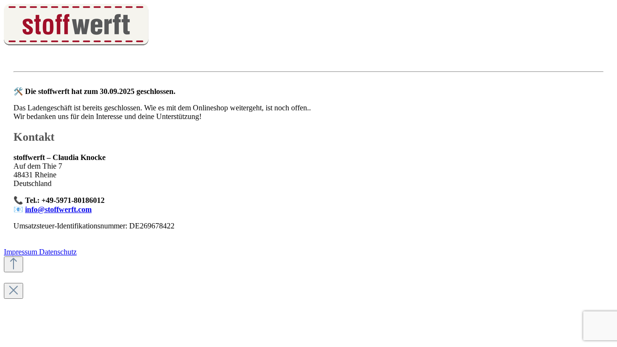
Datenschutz (58, 252)
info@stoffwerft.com (58, 209)
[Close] (13, 291)
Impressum (21, 252)
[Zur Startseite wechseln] (76, 43)
